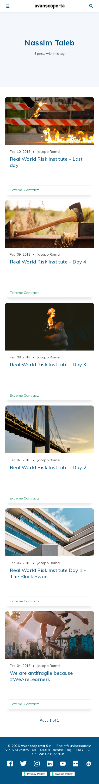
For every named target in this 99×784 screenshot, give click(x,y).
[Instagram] (37, 764)
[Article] (49, 121)
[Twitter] (23, 764)
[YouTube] (63, 764)
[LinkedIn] (50, 764)
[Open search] (91, 6)
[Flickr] (76, 764)
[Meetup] (89, 764)
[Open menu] (8, 6)
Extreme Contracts (24, 190)
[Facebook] (10, 764)
